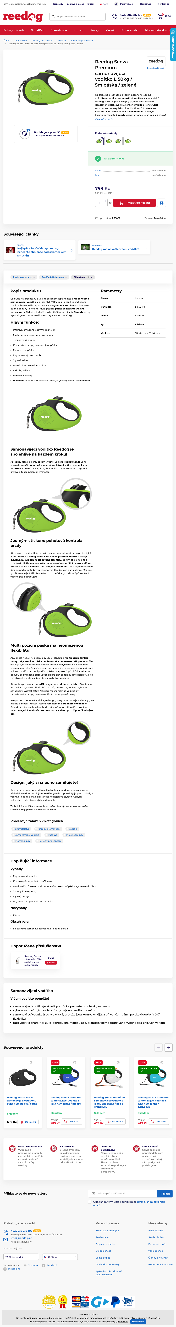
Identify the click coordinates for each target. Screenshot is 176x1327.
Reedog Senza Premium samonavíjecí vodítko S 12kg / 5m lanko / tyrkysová (153, 1102)
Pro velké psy (22, 840)
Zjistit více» (122, 1321)
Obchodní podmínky (107, 1264)
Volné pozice (103, 1257)
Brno (97, 175)
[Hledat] (53, 16)
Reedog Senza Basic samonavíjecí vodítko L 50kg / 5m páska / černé (22, 1100)
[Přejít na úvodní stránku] (23, 16)
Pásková (52, 834)
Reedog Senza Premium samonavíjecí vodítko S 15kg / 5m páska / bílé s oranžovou (109, 1102)
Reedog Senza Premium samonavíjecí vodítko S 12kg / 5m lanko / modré (66, 1100)
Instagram (14, 1268)
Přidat (52, 962)
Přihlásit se (163, 4)
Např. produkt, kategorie (71, 16)
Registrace (145, 4)
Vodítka (62, 40)
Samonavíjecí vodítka (82, 40)
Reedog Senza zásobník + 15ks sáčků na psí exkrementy (33, 960)
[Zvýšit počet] (105, 201)
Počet (99, 203)
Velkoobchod (155, 1250)
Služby (90, 4)
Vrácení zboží (155, 1230)
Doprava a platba (75, 4)
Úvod (6, 40)
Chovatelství (20, 40)
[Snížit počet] (105, 205)
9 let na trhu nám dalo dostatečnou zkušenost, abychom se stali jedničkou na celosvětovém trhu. (71, 1156)
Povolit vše (138, 1321)
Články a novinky (158, 1257)
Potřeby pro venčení (42, 40)
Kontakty (58, 4)
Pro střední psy (74, 834)
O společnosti (103, 1250)
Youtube (33, 1265)
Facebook (52, 1265)
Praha (98, 170)
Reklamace (102, 1237)
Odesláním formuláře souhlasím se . (129, 1203)
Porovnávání (126, 4)
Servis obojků (156, 1237)
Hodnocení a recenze (160, 1264)
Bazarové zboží (157, 1244)
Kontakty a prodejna (107, 1230)
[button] (168, 1047)
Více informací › (104, 119)
